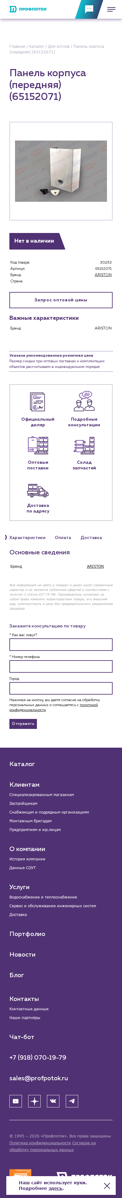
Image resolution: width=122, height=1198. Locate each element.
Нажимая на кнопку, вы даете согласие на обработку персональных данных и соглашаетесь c (54, 705)
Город (14, 679)
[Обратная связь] (89, 9)
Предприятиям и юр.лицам (35, 829)
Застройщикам (23, 803)
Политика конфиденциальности (40, 1143)
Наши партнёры (24, 1017)
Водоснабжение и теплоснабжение (43, 897)
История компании (27, 859)
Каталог (22, 764)
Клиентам (24, 785)
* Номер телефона (24, 657)
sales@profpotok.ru (38, 1078)
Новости (22, 955)
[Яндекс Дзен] (34, 1101)
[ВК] (53, 1101)
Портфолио (27, 934)
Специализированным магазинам (41, 794)
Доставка (18, 914)
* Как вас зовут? (23, 635)
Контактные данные (28, 1009)
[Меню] (109, 9)
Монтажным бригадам (30, 821)
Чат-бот (21, 1037)
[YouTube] (15, 1101)
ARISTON (103, 275)
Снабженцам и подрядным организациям (49, 812)
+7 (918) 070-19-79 (37, 1058)
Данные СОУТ (22, 867)
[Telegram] (72, 1101)
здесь (55, 1188)
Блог (16, 975)
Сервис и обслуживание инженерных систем (52, 905)
